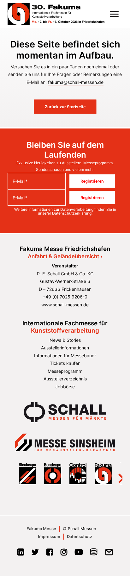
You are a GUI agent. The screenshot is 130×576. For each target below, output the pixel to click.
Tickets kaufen (65, 363)
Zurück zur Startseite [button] (65, 106)
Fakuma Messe (41, 528)
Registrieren (92, 181)
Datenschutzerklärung (72, 213)
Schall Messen (82, 528)
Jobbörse (65, 386)
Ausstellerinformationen (65, 347)
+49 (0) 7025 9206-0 (65, 296)
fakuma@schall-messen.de (75, 82)
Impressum (49, 536)
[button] (114, 14)
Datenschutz (79, 536)
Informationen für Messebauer (65, 355)
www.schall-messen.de (65, 304)
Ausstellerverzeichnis (65, 378)
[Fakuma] (56, 14)
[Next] (117, 474)
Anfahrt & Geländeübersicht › (65, 256)
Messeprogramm (65, 371)
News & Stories (65, 340)
